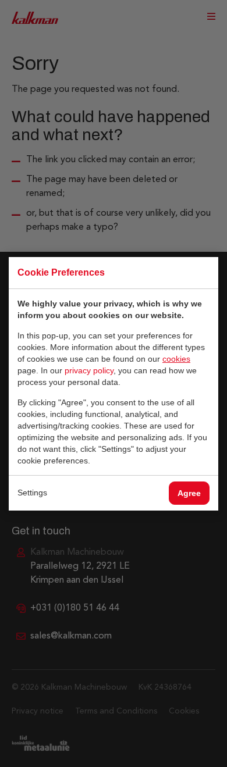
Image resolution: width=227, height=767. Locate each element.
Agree (189, 493)
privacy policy (89, 370)
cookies (176, 358)
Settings (32, 492)
